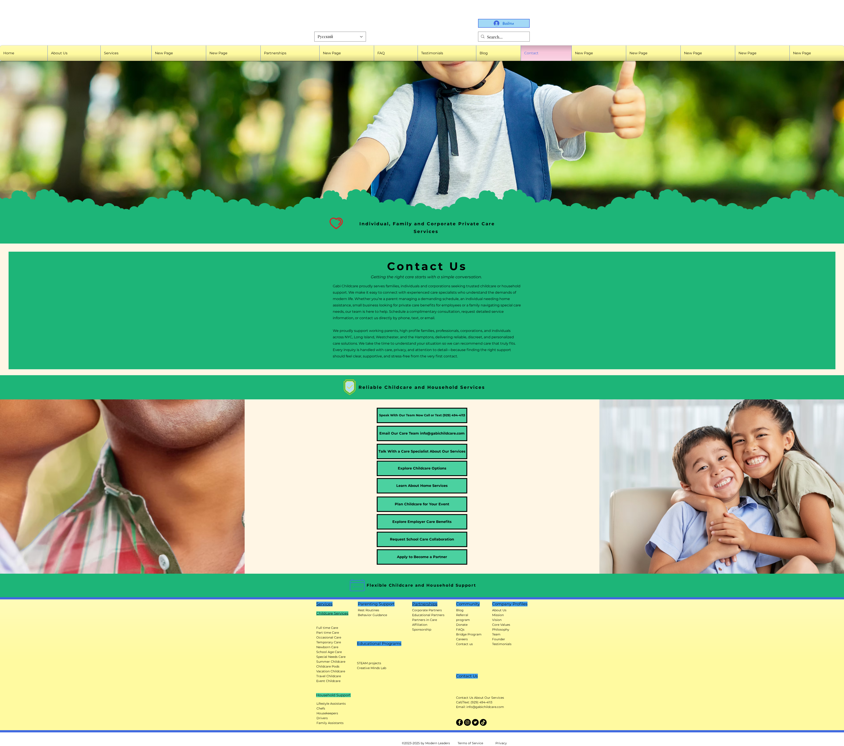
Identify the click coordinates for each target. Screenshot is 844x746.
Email (717, 107)
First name (721, 91)
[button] (833, 9)
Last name (780, 91)
